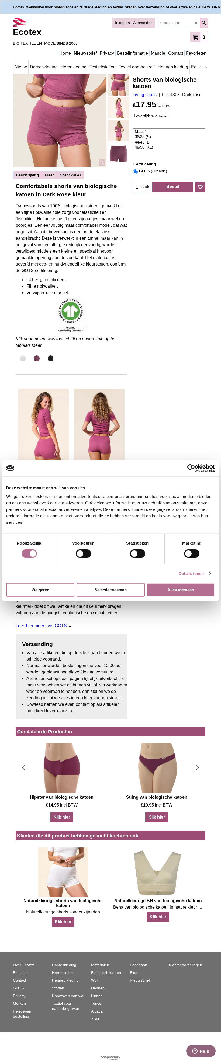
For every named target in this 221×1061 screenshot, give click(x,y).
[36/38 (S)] (169, 137)
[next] (205, 67)
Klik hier (61, 817)
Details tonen (191, 573)
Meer (49, 175)
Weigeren (40, 589)
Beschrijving (27, 175)
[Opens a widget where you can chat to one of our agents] (201, 1051)
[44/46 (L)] (169, 142)
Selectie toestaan (111, 589)
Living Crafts (145, 94)
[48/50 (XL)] (169, 147)
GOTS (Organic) (153, 171)
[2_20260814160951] (119, 107)
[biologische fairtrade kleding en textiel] (60, 22)
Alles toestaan (180, 589)
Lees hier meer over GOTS (42, 625)
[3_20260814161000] (119, 130)
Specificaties (70, 175)
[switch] (83, 553)
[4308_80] (119, 153)
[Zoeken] (204, 23)
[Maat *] (169, 132)
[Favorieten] (200, 187)
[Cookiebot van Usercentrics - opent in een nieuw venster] (191, 468)
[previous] (200, 67)
